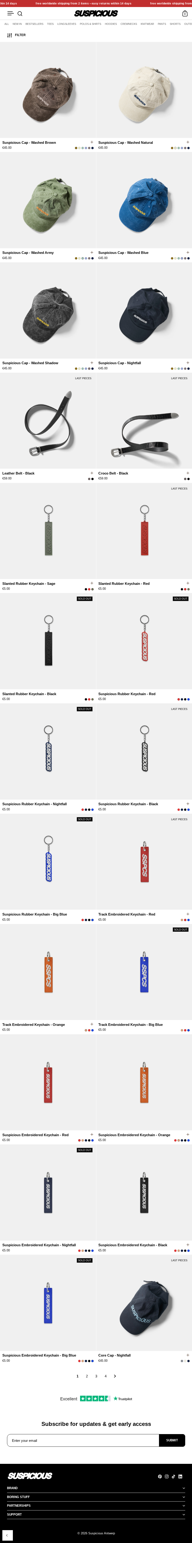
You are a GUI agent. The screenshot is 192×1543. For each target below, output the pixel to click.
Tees (50, 23)
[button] (93, 90)
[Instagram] (168, 1476)
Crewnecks (129, 23)
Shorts (175, 23)
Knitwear (147, 23)
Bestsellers (34, 23)
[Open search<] (20, 13)
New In (17, 23)
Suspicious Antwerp (101, 1533)
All (6, 23)
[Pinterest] (161, 1476)
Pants (162, 23)
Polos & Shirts (90, 23)
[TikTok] (175, 1476)
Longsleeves (66, 23)
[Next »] (115, 1376)
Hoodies (111, 23)
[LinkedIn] (181, 1476)
